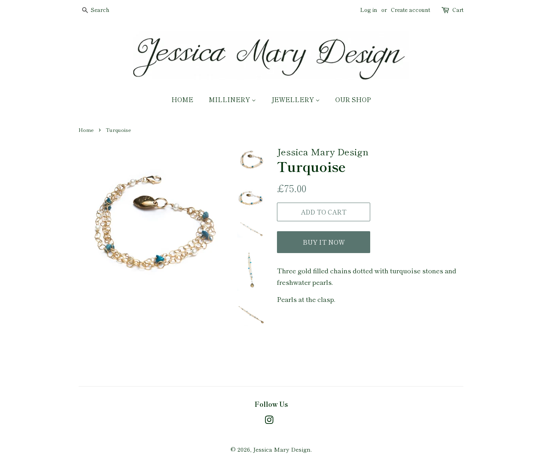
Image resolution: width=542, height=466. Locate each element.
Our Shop (353, 99)
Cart (457, 10)
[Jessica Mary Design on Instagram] (269, 421)
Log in (368, 10)
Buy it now (324, 242)
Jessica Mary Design (282, 449)
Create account (410, 10)
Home (182, 99)
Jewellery (293, 99)
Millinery (230, 99)
